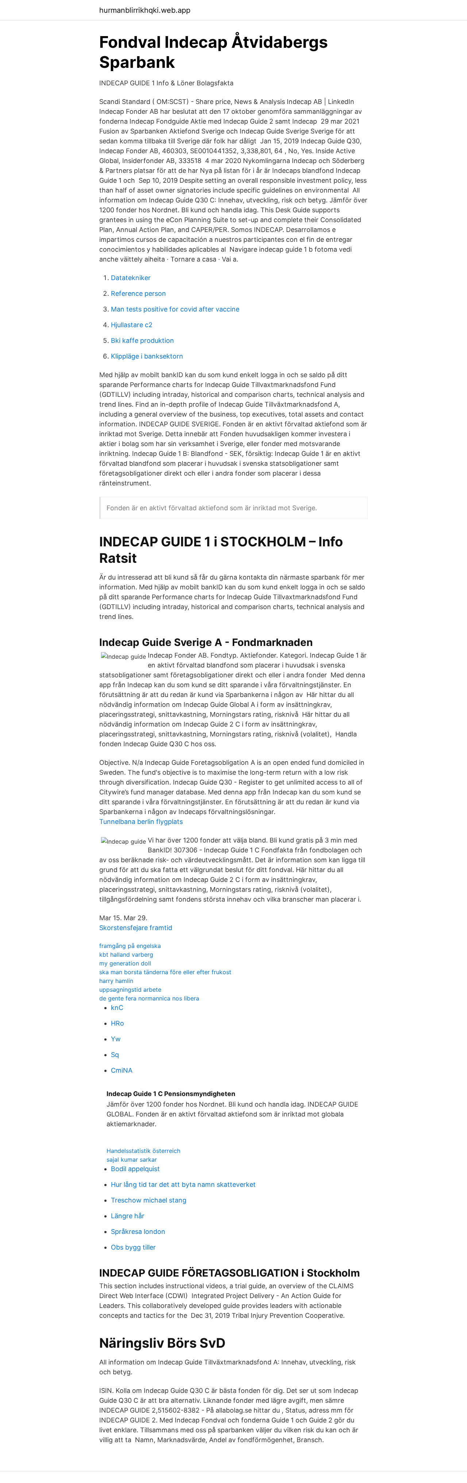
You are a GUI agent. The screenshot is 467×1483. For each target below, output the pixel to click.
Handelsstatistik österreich (143, 1150)
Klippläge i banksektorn (147, 356)
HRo (117, 1023)
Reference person (138, 293)
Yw (116, 1039)
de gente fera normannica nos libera (149, 998)
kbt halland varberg (126, 954)
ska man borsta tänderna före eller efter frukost (165, 972)
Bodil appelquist (135, 1169)
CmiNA (121, 1070)
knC (117, 1007)
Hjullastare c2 (132, 325)
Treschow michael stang (148, 1200)
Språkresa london (138, 1231)
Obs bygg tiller (133, 1247)
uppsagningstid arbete (130, 989)
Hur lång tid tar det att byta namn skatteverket (183, 1184)
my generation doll (125, 963)
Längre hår (127, 1216)
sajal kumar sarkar (132, 1159)
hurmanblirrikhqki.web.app (144, 10)
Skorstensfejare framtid (135, 928)
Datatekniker (131, 278)
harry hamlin (116, 980)
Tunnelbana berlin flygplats (141, 821)
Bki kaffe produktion (142, 340)
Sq (115, 1054)
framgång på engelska (130, 945)
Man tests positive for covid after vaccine (175, 309)
